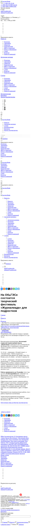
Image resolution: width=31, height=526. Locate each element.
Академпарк (19, 436)
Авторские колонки (7, 57)
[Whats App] (4, 108)
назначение (4, 446)
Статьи (3, 75)
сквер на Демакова (6, 450)
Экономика (7, 43)
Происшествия (8, 46)
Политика (7, 42)
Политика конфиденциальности (10, 510)
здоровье (11, 442)
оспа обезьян (16, 449)
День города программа (17, 441)
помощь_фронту (25, 449)
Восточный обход (24, 438)
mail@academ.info (6, 11)
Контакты (4, 95)
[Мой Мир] (7, 289)
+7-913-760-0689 (27, 499)
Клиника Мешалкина (20, 442)
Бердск (7, 438)
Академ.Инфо (6, 332)
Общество (7, 45)
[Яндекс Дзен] (4, 109)
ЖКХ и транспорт (9, 48)
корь (10, 444)
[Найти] (2, 518)
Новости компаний (9, 54)
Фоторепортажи (6, 94)
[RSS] (1, 290)
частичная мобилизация (12, 453)
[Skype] (16, 289)
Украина (15, 452)
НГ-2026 (10, 446)
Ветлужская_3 (14, 438)
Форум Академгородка (8, 97)
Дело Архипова (13, 439)
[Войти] (1, 115)
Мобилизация (24, 444)
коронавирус (4, 444)
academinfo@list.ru (15, 502)
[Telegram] (4, 101)
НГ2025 (15, 446)
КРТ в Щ (17, 444)
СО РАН (21, 450)
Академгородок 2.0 (9, 436)
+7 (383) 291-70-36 (8, 3)
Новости (3, 39)
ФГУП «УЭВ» (22, 452)
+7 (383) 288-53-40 (8, 6)
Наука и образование (10, 49)
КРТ (12, 444)
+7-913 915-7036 (11, 501)
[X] (9, 289)
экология (22, 453)
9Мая (2, 436)
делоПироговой (5, 441)
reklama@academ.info (7, 12)
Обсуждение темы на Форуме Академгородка (14, 402)
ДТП (7, 442)
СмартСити (15, 450)
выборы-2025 (5, 439)
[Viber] (4, 104)
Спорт (6, 51)
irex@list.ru (28, 503)
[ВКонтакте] (4, 100)
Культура (6, 52)
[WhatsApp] (14, 289)
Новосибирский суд (6, 449)
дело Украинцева (23, 439)
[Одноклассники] (4, 103)
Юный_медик (5, 455)
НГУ (19, 446)
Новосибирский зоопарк (15, 447)
